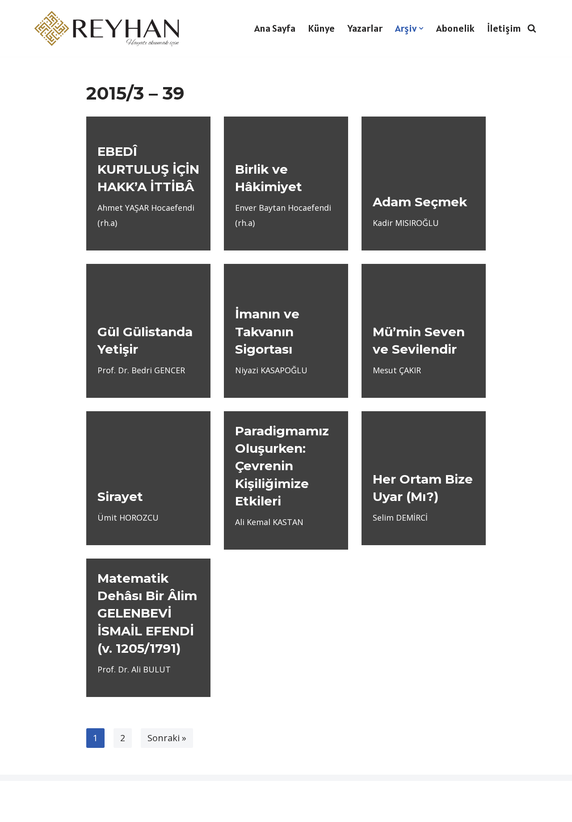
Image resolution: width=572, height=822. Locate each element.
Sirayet (120, 496)
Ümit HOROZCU (128, 517)
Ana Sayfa (274, 28)
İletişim (504, 28)
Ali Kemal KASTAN (269, 522)
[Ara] (531, 28)
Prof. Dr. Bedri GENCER (141, 370)
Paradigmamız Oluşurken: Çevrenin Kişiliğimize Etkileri (282, 466)
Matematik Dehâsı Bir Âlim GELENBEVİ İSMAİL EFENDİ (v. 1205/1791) (147, 613)
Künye (321, 28)
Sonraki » (166, 738)
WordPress (61, 794)
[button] (421, 28)
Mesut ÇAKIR (397, 370)
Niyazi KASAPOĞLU (271, 370)
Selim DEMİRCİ (400, 517)
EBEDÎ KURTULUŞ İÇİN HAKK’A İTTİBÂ (148, 169)
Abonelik (455, 28)
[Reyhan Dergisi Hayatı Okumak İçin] (109, 28)
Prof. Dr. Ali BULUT (134, 669)
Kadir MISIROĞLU (406, 222)
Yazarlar (365, 28)
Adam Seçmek (420, 201)
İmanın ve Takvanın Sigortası (267, 331)
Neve (17, 794)
